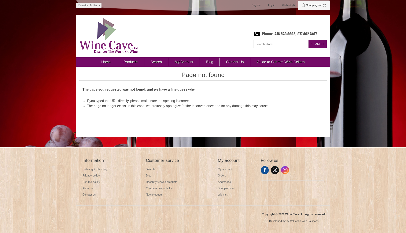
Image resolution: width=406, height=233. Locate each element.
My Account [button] (184, 62)
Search (317, 44)
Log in (271, 5)
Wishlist (223, 194)
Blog (148, 175)
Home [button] (106, 62)
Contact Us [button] (235, 62)
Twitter (275, 170)
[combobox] (281, 44)
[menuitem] (106, 62)
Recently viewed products (161, 181)
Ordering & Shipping (94, 169)
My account (225, 169)
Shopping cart (226, 188)
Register (256, 5)
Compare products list (159, 188)
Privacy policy (91, 175)
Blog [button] (209, 62)
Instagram (285, 170)
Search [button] (156, 62)
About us (87, 188)
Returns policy (91, 181)
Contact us (89, 194)
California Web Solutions (304, 221)
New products (154, 194)
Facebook (265, 170)
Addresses (224, 181)
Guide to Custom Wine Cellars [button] (281, 62)
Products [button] (130, 62)
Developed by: (277, 221)
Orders (222, 175)
